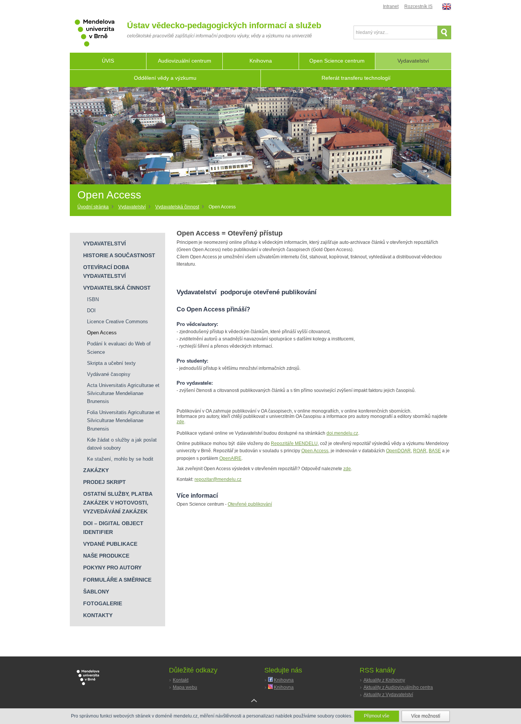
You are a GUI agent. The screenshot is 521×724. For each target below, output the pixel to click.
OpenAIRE (230, 458)
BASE (435, 450)
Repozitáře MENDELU (294, 443)
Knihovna (284, 680)
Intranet (391, 6)
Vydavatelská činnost (177, 207)
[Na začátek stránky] (260, 706)
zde (180, 421)
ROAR (419, 450)
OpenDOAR (398, 450)
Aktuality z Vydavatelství (388, 694)
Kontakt (180, 680)
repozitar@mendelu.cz (218, 479)
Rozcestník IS (418, 6)
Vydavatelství (132, 207)
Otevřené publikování (250, 504)
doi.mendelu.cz (342, 433)
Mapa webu (185, 687)
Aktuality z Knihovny (384, 680)
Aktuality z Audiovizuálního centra (398, 687)
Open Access (314, 450)
